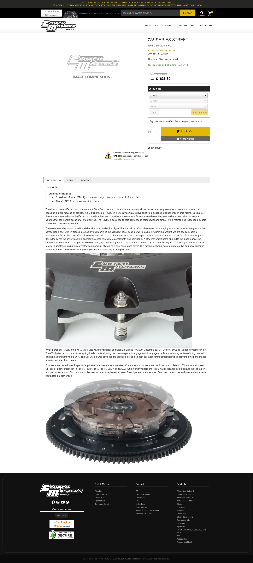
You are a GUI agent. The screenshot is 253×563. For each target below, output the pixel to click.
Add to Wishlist (187, 138)
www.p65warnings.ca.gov (123, 159)
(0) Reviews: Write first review (161, 50)
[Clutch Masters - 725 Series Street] (93, 66)
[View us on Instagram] (57, 502)
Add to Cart (187, 131)
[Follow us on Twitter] (68, 502)
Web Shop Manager (162, 559)
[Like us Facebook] (53, 502)
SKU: (150, 53)
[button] (158, 13)
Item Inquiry (156, 147)
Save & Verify (200, 112)
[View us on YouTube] (63, 502)
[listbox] (178, 95)
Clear (154, 112)
